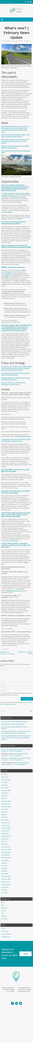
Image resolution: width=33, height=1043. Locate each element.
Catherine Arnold (6, 749)
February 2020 (5, 876)
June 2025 (4, 782)
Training (3, 916)
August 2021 (5, 839)
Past (2, 913)
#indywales (7, 273)
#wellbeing (7, 275)
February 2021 (5, 847)
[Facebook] (25, 1)
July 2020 (4, 863)
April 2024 (4, 798)
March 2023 (4, 820)
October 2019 (5, 882)
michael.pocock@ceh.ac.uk (14, 590)
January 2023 (5, 825)
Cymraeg (8, 1)
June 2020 (4, 865)
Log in (3, 928)
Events (3, 910)
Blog (2, 902)
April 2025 (4, 785)
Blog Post (27, 41)
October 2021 (5, 833)
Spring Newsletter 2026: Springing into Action (14, 721)
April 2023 (4, 817)
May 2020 (4, 868)
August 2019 (5, 887)
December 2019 (6, 879)
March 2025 (4, 788)
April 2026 (4, 774)
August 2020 (5, 860)
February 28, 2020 (18, 41)
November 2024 (6, 790)
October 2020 (5, 855)
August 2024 (5, 793)
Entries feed (4, 931)
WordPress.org (5, 936)
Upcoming (4, 918)
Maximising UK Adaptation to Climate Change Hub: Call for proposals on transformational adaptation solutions (16, 737)
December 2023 (6, 801)
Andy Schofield (7, 41)
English (2, 1)
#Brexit (24, 270)
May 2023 (4, 814)
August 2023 (5, 809)
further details (8, 212)
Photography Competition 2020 (25, 653)
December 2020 (6, 849)
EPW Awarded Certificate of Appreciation (13, 724)
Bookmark (5, 649)
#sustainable (15, 273)
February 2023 (5, 822)
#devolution (9, 272)
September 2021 (6, 836)
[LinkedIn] (28, 1)
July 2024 (4, 796)
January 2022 (5, 831)
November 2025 (6, 779)
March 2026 (4, 777)
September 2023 (6, 806)
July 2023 (4, 812)
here (9, 242)
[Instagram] (31, 1)
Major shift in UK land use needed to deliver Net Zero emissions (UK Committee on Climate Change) (15, 141)
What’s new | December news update (7, 652)
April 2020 (4, 871)
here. (13, 358)
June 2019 (4, 892)
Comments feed (6, 934)
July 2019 (4, 890)
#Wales (7, 277)
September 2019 (6, 884)
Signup (25, 954)
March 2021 (4, 844)
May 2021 (4, 841)
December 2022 (6, 828)
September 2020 (6, 857)
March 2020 (4, 874)
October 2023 (5, 804)
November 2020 (6, 852)
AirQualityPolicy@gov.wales (23, 436)
